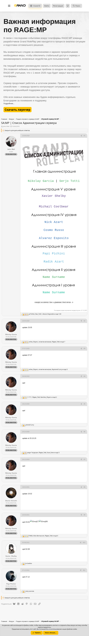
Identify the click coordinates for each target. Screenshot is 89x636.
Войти (46, 6)
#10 (84, 542)
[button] (68, 6)
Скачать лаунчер (17, 110)
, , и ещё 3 (47, 369)
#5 (84, 404)
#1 (84, 136)
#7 (84, 459)
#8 (84, 487)
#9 (84, 515)
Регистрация (58, 6)
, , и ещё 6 (42, 536)
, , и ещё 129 (44, 314)
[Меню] (9, 6)
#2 (84, 321)
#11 (84, 570)
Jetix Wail (6, 126)
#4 (84, 376)
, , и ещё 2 (41, 397)
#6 (84, 432)
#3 (84, 348)
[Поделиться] (81, 135)
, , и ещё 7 (46, 342)
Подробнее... (8, 103)
